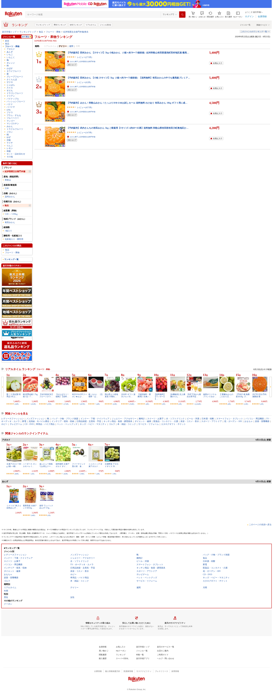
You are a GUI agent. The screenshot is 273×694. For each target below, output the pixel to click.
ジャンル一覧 (245, 25)
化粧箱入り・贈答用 (14, 239)
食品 (41, 32)
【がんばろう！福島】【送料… (62, 395)
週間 (71, 46)
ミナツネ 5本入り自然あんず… (13, 507)
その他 (10, 157)
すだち (10, 90)
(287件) (82, 404)
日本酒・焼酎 (208, 418)
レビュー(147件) (84, 132)
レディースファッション (12, 418)
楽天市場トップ (9, 32)
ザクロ (10, 82)
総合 (7, 41)
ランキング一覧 (11, 259)
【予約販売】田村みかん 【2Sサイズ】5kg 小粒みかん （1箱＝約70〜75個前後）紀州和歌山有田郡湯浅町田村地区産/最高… (128, 52)
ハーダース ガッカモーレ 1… (30, 465)
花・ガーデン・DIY (233, 421)
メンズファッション (35, 418)
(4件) (147, 404)
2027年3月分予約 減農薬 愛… (259, 395)
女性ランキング (76, 25)
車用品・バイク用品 (45, 424)
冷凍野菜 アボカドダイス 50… (111, 465)
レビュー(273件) (84, 57)
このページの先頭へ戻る (260, 524)
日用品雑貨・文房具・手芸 (88, 421)
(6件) (98, 404)
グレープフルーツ (15, 76)
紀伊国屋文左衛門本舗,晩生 (75, 32)
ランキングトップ (43, 25)
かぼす (10, 68)
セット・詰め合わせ (16, 154)
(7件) (114, 474)
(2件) (262, 404)
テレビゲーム (16, 424)
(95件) (66, 474)
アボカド (11, 49)
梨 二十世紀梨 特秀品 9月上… (13, 395)
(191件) (33, 404)
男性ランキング (60, 25)
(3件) (98, 474)
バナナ (10, 104)
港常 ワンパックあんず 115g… (46, 507)
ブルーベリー (13, 118)
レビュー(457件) (84, 107)
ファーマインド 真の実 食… (79, 465)
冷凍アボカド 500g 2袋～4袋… (13, 465)
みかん (10, 126)
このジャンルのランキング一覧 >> (255, 31)
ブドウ (10, 112)
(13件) (246, 404)
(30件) (33, 515)
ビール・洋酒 (193, 418)
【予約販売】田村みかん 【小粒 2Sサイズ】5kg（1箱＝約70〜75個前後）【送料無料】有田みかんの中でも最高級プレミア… (128, 77)
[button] (202, 14)
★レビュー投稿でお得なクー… (46, 465)
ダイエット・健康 (143, 421)
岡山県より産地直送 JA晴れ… (111, 395)
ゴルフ (112, 424)
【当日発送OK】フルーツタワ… (46, 395)
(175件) (66, 404)
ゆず (9, 137)
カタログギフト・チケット (173, 424)
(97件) (49, 404)
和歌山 (8, 180)
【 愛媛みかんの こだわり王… (226, 395)
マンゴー (11, 121)
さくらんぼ (12, 79)
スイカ (10, 88)
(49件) (17, 474)
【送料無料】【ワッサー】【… (159, 396)
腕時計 (142, 418)
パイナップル (13, 99)
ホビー (4, 424)
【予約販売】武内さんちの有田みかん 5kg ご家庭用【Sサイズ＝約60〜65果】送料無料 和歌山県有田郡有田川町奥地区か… (127, 128)
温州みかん (10, 196)
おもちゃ (248, 421)
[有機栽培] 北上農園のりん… (177, 395)
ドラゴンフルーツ (15, 93)
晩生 (7, 205)
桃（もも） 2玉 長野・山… (96, 395)
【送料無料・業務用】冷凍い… (144, 395)
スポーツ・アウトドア (211, 421)
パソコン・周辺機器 (254, 418)
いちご (10, 54)
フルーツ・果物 (53, 32)
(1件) (163, 404)
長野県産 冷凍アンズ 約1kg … (30, 507)
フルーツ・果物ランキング (53, 37)
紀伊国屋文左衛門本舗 (15, 171)
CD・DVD (29, 424)
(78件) (82, 474)
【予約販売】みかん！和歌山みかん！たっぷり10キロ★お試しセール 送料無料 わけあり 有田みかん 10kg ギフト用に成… (127, 103)
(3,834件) (198, 404)
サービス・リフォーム (148, 424)
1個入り (8, 231)
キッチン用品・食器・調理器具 (117, 421)
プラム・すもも (14, 115)
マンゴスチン (13, 123)
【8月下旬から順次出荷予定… (194, 395)
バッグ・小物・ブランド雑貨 (65, 418)
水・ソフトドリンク (175, 418)
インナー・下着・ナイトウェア (95, 418)
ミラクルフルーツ (15, 129)
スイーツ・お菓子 (155, 418)
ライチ (10, 143)
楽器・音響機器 (262, 421)
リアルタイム (91, 25)
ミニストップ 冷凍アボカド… (95, 465)
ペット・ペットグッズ (67, 424)
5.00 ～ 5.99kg (11, 214)
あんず (10, 52)
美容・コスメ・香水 (189, 421)
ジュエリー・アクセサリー (124, 418)
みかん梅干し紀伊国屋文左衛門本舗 (82, 61)
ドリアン (11, 96)
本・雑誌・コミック (126, 424)
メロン (10, 132)
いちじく (11, 57)
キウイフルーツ (14, 71)
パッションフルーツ (16, 101)
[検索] (182, 14)
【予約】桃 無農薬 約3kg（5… (243, 395)
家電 (24, 421)
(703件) (131, 404)
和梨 (9, 151)
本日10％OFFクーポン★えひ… (79, 395)
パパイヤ (11, 107)
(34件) (17, 404)
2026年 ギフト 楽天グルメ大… (128, 395)
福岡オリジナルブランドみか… (209, 395)
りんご (10, 145)
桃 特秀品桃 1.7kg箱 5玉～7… (30, 395)
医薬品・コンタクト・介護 (165, 421)
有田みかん (10, 222)
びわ (9, 110)
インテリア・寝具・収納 (63, 421)
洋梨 (9, 140)
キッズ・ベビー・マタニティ (93, 424)
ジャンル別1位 (105, 25)
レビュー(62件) (84, 82)
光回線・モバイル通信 (39, 421)
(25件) (115, 404)
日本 (7, 188)
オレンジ (11, 63)
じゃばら (11, 85)
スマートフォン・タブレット (229, 418)
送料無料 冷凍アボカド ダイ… (62, 465)
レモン (10, 148)
